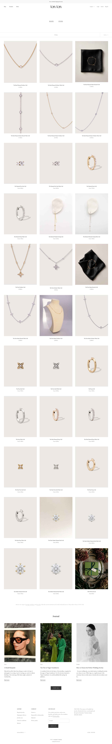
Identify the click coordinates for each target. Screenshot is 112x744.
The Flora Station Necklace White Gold (91, 338)
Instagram (55, 739)
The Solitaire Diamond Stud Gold (20, 591)
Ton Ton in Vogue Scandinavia (49, 668)
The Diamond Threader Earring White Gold (91, 236)
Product (78, 664)
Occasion (11, 6)
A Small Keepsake (9, 668)
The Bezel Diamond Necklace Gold (20, 85)
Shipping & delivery (21, 715)
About (17, 6)
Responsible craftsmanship (37, 715)
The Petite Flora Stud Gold (20, 490)
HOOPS (51, 21)
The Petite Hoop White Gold (20, 540)
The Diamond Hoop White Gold (20, 236)
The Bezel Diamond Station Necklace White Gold (91, 135)
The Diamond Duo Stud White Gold (56, 186)
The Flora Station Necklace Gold (56, 338)
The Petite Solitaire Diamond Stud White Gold (92, 541)
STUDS (61, 21)
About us (33, 712)
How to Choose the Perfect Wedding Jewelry (89, 668)
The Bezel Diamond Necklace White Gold (56, 85)
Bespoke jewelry (20, 712)
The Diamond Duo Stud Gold (20, 186)
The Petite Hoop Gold (91, 490)
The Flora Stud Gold (20, 389)
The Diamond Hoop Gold (92, 186)
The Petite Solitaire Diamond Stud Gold (56, 540)
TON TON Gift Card (91, 591)
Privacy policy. (56, 716)
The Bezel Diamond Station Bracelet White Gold (20, 135)
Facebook (60, 739)
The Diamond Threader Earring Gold (56, 236)
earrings (27, 605)
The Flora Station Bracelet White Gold (20, 338)
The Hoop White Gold (20, 439)
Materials (33, 718)
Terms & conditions (21, 721)
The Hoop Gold (92, 389)
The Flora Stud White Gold (56, 389)
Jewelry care (20, 718)
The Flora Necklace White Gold (56, 288)
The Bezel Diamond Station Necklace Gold (56, 135)
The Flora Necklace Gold (20, 287)
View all (56, 688)
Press (5, 664)
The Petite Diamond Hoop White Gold (91, 439)
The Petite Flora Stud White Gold (56, 490)
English (91, 6)
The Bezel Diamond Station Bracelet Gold (91, 84)
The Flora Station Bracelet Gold (91, 287)
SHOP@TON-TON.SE (56, 741)
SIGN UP (53, 726)
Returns (19, 723)
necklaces (32, 605)
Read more (6, 680)
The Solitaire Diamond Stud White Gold (56, 591)
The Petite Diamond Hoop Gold (56, 439)
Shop (5, 6)
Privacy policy (34, 721)
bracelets (39, 605)
